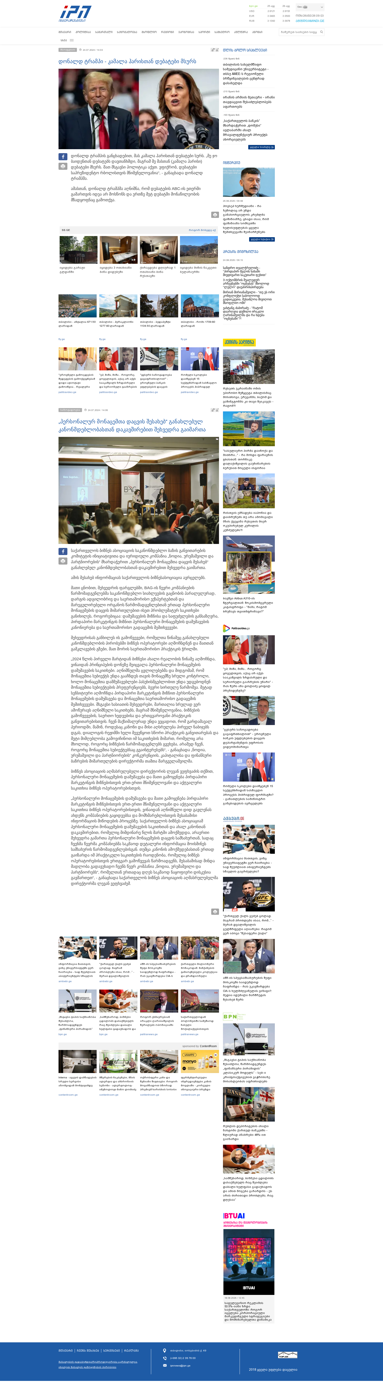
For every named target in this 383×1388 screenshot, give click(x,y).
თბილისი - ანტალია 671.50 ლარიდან (77, 323)
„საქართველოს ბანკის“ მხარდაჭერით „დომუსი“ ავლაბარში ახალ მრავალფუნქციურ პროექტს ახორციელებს (245, 130)
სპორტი (204, 32)
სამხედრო (222, 32)
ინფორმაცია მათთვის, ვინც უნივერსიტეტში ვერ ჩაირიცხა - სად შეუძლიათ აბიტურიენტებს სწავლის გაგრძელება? (77, 971)
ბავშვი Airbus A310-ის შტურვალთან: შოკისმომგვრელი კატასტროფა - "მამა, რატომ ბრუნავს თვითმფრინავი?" (248, 605)
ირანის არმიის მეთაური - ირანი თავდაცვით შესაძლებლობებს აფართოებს (249, 102)
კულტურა (241, 32)
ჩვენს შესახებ (88, 1350)
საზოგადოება (127, 32)
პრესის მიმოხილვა (240, 251)
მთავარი (65, 32)
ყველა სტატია (260, 239)
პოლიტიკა (83, 32)
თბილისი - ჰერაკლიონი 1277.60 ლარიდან (116, 323)
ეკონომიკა (186, 32)
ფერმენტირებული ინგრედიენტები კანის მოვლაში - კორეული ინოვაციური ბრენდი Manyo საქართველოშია (197, 1085)
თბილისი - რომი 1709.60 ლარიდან (198, 323)
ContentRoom (208, 1046)
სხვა (64, 40)
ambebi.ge (65, 981)
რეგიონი (167, 32)
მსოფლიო (149, 32)
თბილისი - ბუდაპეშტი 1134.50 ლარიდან (155, 323)
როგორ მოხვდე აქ (202, 230)
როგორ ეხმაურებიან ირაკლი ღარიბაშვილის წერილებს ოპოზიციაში (157, 1020)
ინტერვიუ (231, 162)
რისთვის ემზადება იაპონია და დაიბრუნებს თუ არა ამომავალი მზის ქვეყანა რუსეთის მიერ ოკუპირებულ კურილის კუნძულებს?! (248, 521)
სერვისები (111, 1350)
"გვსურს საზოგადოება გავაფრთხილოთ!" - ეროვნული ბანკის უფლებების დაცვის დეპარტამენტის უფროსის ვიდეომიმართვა (158, 384)
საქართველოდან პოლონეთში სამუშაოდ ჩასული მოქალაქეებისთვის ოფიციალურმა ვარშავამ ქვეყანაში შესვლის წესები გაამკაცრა (199, 1028)
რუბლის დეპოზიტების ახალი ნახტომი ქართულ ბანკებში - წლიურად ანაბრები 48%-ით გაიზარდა (246, 1132)
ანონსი (257, 32)
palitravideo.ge (67, 392)
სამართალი (104, 32)
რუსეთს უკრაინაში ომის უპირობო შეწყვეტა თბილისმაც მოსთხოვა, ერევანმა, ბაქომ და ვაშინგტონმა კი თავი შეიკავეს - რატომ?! (248, 397)
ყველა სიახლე (260, 147)
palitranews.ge (149, 1034)
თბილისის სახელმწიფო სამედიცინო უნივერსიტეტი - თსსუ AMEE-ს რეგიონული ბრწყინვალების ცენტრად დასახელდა (246, 74)
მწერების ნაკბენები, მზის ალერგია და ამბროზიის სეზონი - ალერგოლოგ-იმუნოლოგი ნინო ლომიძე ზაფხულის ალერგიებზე (117, 1085)
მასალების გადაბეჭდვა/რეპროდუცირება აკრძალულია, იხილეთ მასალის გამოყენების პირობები (98, 1364)
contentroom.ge (68, 1094)
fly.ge (62, 339)
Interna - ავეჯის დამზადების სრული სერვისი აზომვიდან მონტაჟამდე (78, 1081)
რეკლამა (131, 1350)
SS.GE (66, 230)
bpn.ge (253, 6)
